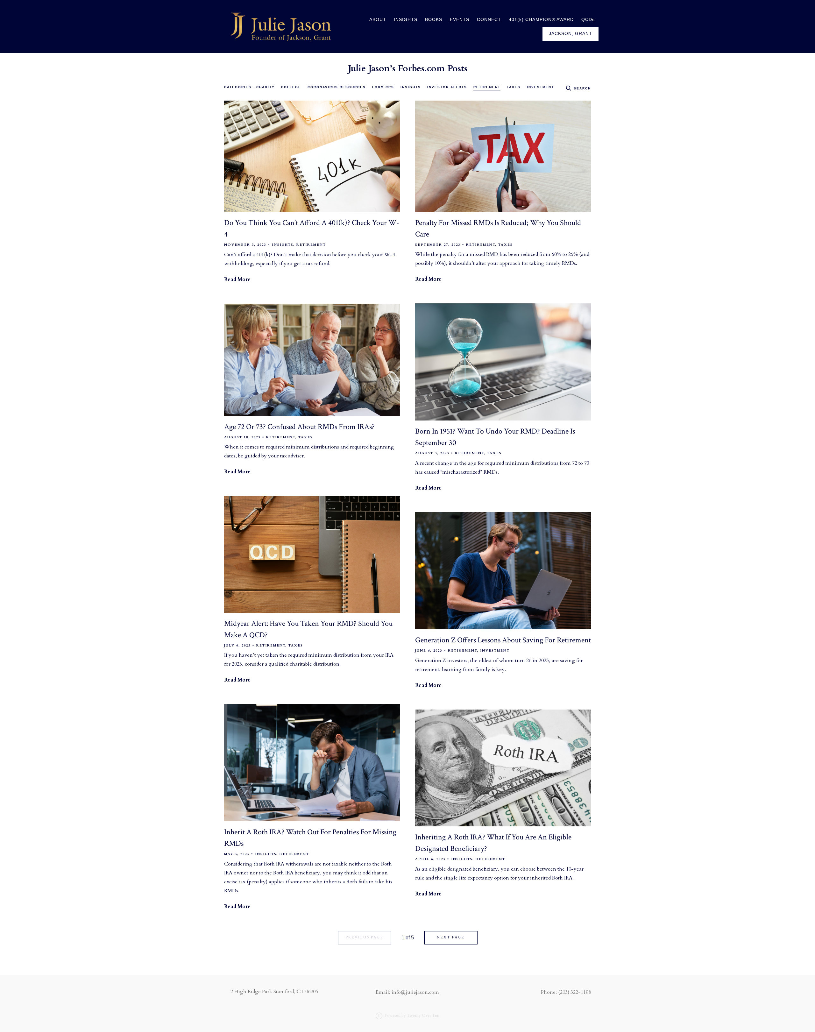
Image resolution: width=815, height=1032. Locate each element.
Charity (265, 87)
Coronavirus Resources (337, 87)
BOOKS (433, 19)
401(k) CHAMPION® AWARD (541, 19)
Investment (540, 87)
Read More (237, 279)
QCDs (588, 19)
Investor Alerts (447, 87)
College (291, 87)
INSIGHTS (405, 19)
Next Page (450, 937)
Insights (410, 87)
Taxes (514, 87)
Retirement (486, 87)
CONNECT (489, 19)
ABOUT (377, 19)
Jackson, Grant (570, 33)
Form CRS (383, 87)
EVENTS (459, 19)
